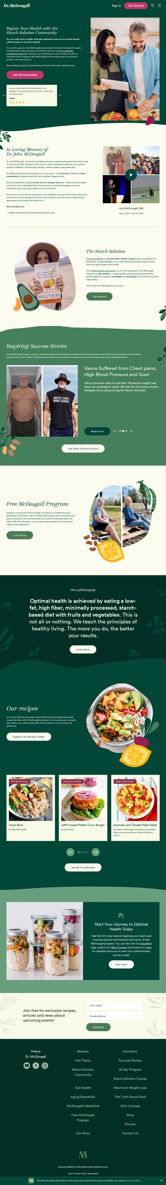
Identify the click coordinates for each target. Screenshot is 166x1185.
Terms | (71, 1173)
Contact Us (130, 1133)
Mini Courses (119, 947)
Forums (130, 1124)
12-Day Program (130, 1069)
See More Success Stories (83, 448)
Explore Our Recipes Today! (29, 736)
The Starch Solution (94, 258)
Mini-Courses (130, 1106)
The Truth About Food (130, 1097)
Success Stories (130, 1060)
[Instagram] (45, 1065)
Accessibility (93, 1173)
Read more (97, 431)
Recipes (83, 1051)
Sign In (116, 5)
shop (149, 947)
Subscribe (98, 1027)
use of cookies (134, 1180)
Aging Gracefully (83, 1097)
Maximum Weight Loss (130, 1088)
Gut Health (83, 1088)
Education (130, 1051)
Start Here (121, 964)
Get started (99, 296)
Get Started (136, 5)
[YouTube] (27, 1065)
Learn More (20, 535)
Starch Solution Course (130, 1079)
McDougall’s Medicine (83, 1106)
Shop (130, 1115)
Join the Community (25, 75)
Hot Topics (83, 1060)
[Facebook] (36, 1065)
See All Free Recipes (83, 867)
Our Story (83, 1133)
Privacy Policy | (81, 1173)
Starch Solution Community (104, 270)
